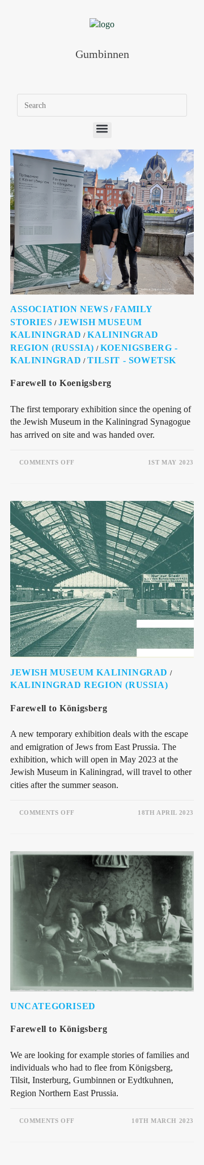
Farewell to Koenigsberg (61, 383)
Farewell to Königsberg (58, 708)
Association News (59, 309)
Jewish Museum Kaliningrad (89, 672)
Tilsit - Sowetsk (131, 360)
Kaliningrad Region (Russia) (89, 685)
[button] (102, 130)
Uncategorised (53, 1006)
